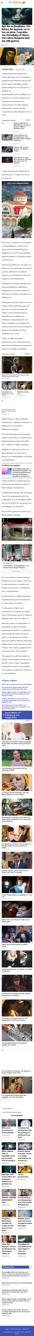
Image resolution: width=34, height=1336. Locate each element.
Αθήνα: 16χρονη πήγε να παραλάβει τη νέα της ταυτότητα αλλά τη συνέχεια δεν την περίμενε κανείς (16, 693)
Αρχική (7, 1329)
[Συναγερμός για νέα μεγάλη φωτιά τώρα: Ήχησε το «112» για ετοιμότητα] (25, 1239)
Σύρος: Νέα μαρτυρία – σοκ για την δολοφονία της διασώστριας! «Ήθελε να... (9, 1248)
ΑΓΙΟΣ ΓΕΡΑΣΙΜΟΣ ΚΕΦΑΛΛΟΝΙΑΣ (12, 1112)
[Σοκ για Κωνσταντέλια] (25, 1169)
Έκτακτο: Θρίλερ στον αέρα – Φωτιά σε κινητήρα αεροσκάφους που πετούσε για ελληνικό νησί (16, 700)
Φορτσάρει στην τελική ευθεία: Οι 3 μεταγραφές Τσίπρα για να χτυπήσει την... (9, 1179)
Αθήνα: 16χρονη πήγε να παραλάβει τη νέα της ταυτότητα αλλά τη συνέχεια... (9, 1155)
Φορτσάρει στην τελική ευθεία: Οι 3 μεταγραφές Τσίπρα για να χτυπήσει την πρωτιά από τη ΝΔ (15, 706)
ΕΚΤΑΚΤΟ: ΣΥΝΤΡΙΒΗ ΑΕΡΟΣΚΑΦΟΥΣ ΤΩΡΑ (9, 1200)
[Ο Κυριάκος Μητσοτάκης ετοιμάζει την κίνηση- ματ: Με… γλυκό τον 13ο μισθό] (9, 1213)
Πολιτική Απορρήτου (15, 1329)
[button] (17, 16)
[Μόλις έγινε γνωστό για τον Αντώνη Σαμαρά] (9, 1123)
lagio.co (17, 1333)
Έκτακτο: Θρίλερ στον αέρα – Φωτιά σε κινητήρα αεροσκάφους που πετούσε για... (24, 1155)
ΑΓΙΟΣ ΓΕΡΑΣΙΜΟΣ (8, 1108)
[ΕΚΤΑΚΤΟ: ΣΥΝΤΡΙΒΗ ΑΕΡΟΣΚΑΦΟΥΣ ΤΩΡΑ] (9, 1192)
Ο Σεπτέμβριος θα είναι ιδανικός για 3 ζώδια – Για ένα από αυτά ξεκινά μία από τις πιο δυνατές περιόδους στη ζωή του (21, 472)
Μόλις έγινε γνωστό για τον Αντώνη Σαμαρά (17, 684)
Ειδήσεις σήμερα (9, 680)
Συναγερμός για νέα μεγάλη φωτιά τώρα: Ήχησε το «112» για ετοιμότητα (24, 1248)
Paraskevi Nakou (7, 69)
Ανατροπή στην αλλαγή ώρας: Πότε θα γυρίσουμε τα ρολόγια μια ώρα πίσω (15, 688)
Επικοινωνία (25, 1329)
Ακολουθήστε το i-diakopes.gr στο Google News (13, 715)
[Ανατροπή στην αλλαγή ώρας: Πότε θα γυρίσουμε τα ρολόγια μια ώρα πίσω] (25, 1123)
